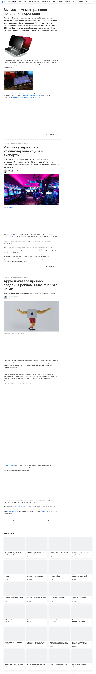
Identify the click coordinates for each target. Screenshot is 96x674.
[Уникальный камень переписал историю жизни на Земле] (81, 615)
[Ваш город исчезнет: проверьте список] (14, 637)
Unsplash (11, 207)
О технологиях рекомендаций (73, 673)
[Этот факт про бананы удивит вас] (36, 592)
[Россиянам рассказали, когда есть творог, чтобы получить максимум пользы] (36, 570)
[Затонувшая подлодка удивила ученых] (14, 570)
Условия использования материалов (58, 673)
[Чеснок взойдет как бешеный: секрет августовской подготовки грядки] (59, 637)
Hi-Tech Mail (19, 143)
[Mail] (2, 1)
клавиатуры (26, 250)
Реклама (12, 673)
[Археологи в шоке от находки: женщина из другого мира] (81, 547)
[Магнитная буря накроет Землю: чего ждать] (59, 615)
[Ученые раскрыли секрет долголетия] (81, 592)
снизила (44, 511)
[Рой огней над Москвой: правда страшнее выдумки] (59, 570)
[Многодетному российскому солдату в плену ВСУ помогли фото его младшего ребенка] (14, 547)
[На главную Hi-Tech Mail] (6, 1)
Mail (2, 673)
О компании (6, 673)
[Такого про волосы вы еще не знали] (36, 615)
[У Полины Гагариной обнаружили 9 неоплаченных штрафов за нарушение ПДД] (36, 637)
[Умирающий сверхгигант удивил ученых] (59, 547)
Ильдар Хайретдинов (13, 170)
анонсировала (11, 511)
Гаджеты (26, 143)
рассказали (10, 465)
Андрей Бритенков (13, 296)
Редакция (48, 673)
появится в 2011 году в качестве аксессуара (26, 97)
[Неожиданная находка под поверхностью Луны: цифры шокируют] (81, 637)
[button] (18, 45)
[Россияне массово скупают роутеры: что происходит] (59, 592)
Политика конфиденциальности (87, 673)
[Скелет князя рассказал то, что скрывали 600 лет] (36, 659)
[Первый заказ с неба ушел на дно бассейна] (14, 659)
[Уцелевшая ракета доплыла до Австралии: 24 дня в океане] (36, 547)
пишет (14, 236)
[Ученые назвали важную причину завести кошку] (14, 592)
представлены (22, 506)
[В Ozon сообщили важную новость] (14, 615)
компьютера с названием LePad (32, 95)
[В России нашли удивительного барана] (59, 659)
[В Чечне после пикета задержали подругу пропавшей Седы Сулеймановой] (81, 570)
